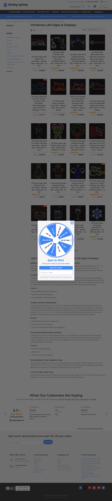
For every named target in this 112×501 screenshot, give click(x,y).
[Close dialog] (72, 222)
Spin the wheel (56, 268)
